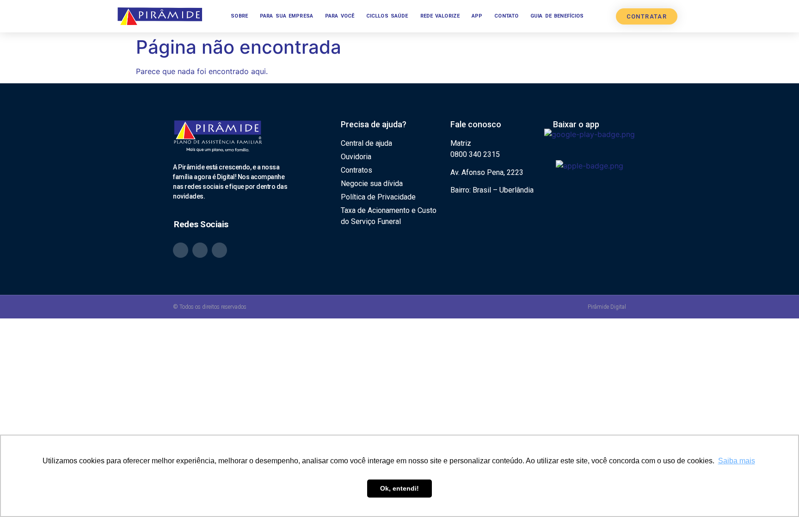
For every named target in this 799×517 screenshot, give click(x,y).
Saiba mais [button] (736, 461)
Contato (506, 16)
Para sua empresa (286, 16)
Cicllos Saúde (387, 16)
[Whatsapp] (180, 250)
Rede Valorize (440, 16)
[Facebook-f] (219, 250)
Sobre (239, 16)
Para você (339, 16)
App (477, 16)
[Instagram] (200, 250)
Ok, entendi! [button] (399, 488)
